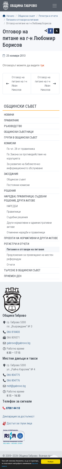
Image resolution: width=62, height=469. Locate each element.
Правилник (11, 120)
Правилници (14, 211)
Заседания (11, 174)
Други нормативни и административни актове (29, 225)
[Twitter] (56, 31)
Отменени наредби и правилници (26, 232)
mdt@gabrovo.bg (16, 386)
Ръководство (13, 126)
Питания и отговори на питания (22, 19)
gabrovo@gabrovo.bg (18, 343)
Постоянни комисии (18, 185)
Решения (10, 190)
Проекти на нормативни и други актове (31, 238)
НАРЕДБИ (12, 206)
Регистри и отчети (48, 16)
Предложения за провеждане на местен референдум (30, 257)
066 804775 (13, 375)
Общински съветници (18, 131)
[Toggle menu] (54, 5)
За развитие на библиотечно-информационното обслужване (25, 166)
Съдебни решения (17, 217)
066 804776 (13, 380)
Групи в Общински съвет (20, 137)
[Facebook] (50, 31)
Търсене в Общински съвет (22, 270)
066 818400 (13, 332)
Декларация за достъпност (18, 416)
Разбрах (50, 461)
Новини (9, 114)
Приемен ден (12, 276)
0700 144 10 (13, 408)
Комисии (10, 143)
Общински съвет (26, 16)
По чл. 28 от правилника (21, 148)
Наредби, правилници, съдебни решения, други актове (25, 198)
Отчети (11, 264)
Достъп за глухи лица (19, 423)
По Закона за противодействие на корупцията (26, 156)
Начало (10, 16)
